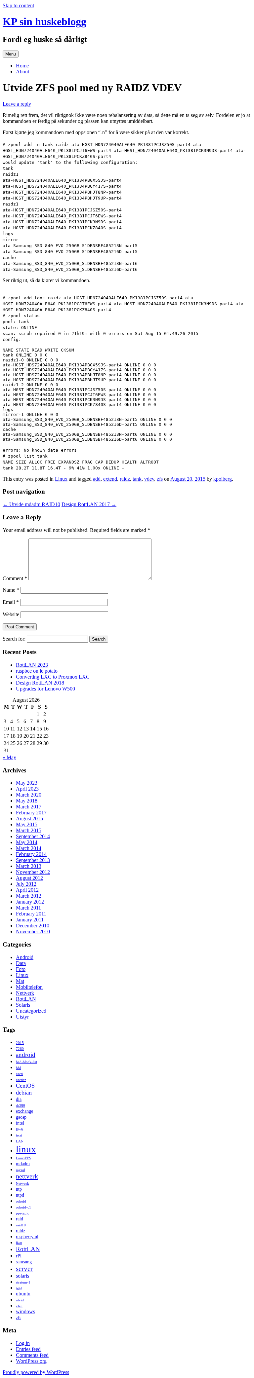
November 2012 (33, 872)
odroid (21, 1201)
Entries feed (28, 1349)
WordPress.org (31, 1361)
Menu (10, 54)
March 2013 (28, 866)
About (22, 71)
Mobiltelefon (29, 987)
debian (24, 1092)
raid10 (21, 1225)
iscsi (19, 1135)
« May (9, 757)
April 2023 (27, 789)
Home (22, 65)
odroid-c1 (23, 1207)
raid (19, 1218)
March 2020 (28, 795)
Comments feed (32, 1355)
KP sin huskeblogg (44, 21)
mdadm (23, 1163)
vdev (149, 479)
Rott (19, 1243)
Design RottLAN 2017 (89, 504)
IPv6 (19, 1129)
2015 (20, 1043)
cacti (19, 1074)
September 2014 (33, 836)
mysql (20, 1170)
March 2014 (28, 848)
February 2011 (31, 913)
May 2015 (26, 824)
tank (137, 479)
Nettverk (25, 993)
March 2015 (28, 830)
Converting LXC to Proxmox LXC (53, 677)
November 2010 (33, 931)
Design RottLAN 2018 (40, 683)
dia (18, 1099)
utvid (20, 1300)
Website (11, 614)
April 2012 (27, 890)
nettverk (27, 1176)
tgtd (19, 1288)
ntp (19, 1189)
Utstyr (22, 1017)
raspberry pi (27, 1236)
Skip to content (18, 5)
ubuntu (23, 1293)
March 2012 (28, 896)
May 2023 (26, 783)
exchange (24, 1111)
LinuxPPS (23, 1158)
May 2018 (26, 800)
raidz (125, 479)
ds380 (20, 1105)
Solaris (23, 1005)
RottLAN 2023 (32, 665)
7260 (20, 1049)
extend (110, 479)
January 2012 (30, 902)
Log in (23, 1343)
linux (26, 1149)
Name (11, 590)
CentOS (25, 1085)
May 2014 (26, 842)
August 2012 (29, 878)
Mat (20, 981)
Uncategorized (31, 1011)
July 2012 (26, 884)
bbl (18, 1068)
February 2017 (31, 812)
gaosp (21, 1117)
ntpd (20, 1195)
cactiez (21, 1080)
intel (20, 1123)
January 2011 (30, 919)
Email (11, 602)
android (25, 1054)
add (97, 479)
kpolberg (222, 479)
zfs (160, 479)
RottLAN (26, 999)
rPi (18, 1255)
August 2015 (29, 818)
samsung (24, 1261)
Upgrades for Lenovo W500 (45, 688)
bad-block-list (26, 1062)
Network (22, 1183)
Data (21, 963)
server (24, 1269)
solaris (22, 1276)
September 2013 (33, 860)
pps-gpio (22, 1213)
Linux (61, 479)
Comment (15, 578)
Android (24, 957)
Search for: (14, 639)
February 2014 (31, 854)
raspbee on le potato (37, 671)
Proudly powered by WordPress (36, 1372)
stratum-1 (23, 1282)
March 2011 (28, 908)
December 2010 (32, 925)
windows (25, 1311)
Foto (20, 969)
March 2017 (28, 806)
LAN (19, 1141)
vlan (19, 1306)
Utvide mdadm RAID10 (31, 504)
